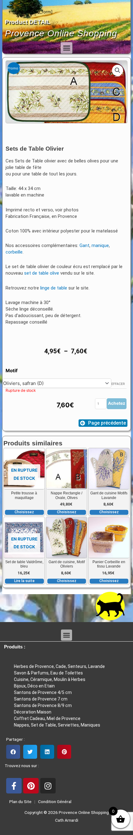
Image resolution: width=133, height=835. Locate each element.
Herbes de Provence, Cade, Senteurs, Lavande (59, 666)
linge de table (53, 288)
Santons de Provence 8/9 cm (43, 705)
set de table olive (41, 273)
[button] (66, 48)
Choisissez (24, 512)
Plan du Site (19, 801)
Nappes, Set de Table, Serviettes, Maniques (57, 724)
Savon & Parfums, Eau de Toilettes (48, 672)
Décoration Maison (32, 711)
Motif (12, 370)
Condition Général (54, 801)
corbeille (14, 252)
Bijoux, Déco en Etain (34, 685)
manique (100, 245)
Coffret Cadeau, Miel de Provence (47, 718)
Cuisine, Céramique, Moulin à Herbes (49, 679)
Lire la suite (24, 581)
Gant (84, 245)
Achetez (116, 403)
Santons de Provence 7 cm (40, 698)
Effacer (118, 384)
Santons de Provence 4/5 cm (43, 692)
